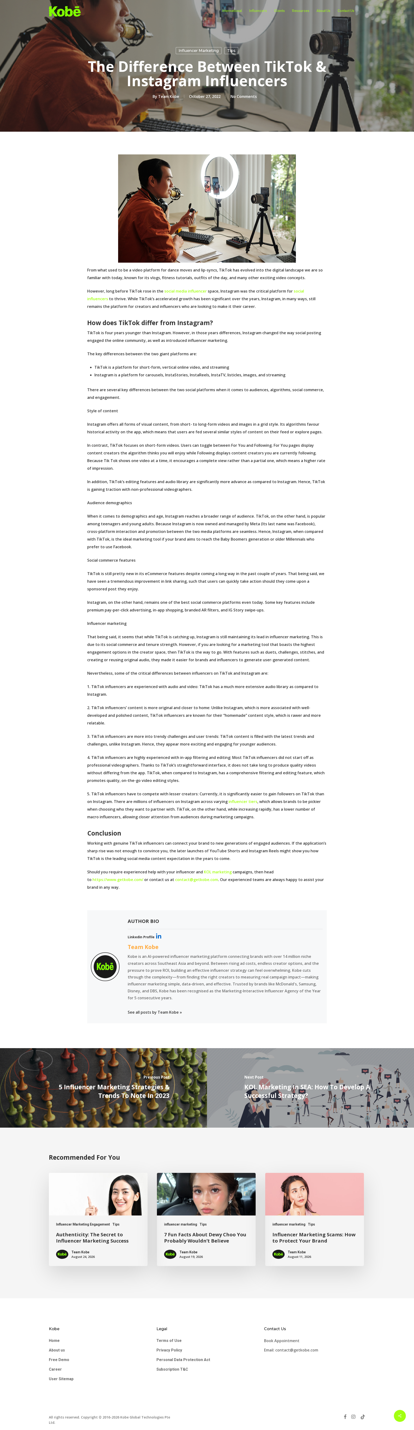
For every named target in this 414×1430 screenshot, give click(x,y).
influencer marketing (198, 50)
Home (54, 1340)
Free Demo (59, 1359)
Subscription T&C (172, 1369)
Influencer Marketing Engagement (83, 1224)
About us (57, 1350)
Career (55, 1369)
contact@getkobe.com (196, 879)
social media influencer (185, 291)
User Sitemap (61, 1379)
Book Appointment (282, 1340)
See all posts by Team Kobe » (155, 1012)
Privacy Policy (169, 1350)
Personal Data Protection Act (183, 1359)
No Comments (243, 96)
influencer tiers (243, 801)
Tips (231, 50)
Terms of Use (169, 1340)
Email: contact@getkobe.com (291, 1350)
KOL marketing (218, 872)
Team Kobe (168, 96)
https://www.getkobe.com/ (117, 879)
